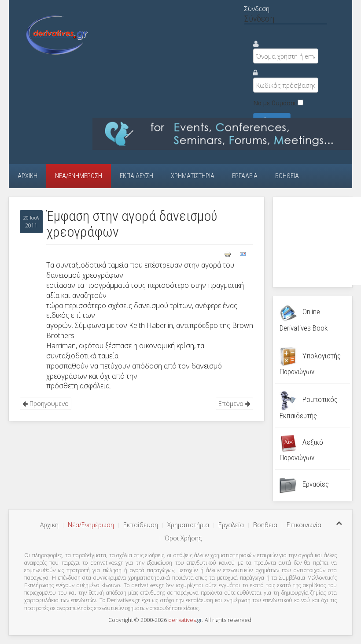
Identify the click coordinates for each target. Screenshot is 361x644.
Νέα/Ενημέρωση (78, 176)
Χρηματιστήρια (192, 176)
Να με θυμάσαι (274, 103)
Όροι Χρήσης (183, 538)
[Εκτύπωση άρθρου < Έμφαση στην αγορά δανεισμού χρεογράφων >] (228, 253)
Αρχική (27, 176)
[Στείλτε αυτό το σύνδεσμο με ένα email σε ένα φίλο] (243, 253)
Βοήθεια (287, 176)
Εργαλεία (245, 176)
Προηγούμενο (48, 403)
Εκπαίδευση (136, 176)
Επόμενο (231, 403)
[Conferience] (222, 133)
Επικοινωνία (304, 525)
